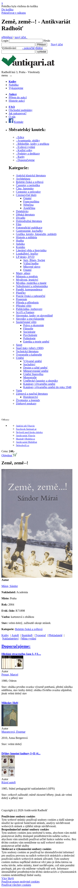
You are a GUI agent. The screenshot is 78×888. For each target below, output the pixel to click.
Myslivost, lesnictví (27, 279)
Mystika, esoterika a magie (31, 282)
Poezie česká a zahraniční (30, 296)
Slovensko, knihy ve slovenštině (34, 315)
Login (4, 40)
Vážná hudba (30, 263)
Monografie (30, 377)
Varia (19, 390)
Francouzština (31, 201)
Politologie (29, 338)
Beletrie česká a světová (29, 181)
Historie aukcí (17, 100)
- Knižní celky (24, 150)
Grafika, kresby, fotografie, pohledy (36, 234)
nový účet (21, 37)
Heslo (46, 40)
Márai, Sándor (9, 586)
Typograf (40, 635)
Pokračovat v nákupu (13, 12)
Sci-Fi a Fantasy (25, 312)
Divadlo (20, 217)
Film (18, 224)
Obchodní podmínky (20, 110)
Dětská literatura (25, 214)
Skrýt (11, 878)
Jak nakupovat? (17, 113)
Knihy (5, 635)
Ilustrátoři (27, 635)
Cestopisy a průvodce (28, 191)
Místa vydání (28, 638)
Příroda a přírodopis (27, 302)
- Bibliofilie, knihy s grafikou (32, 143)
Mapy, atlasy (23, 273)
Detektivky (22, 211)
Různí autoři (8, 782)
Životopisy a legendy (28, 400)
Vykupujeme (16, 88)
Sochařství (29, 364)
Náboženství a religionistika (32, 286)
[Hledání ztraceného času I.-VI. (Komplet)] (12, 668)
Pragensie (21, 299)
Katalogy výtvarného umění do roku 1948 (47, 387)
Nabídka (14, 84)
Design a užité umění (35, 367)
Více (4, 878)
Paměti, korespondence (29, 289)
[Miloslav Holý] (9, 725)
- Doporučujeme (25, 160)
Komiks (20, 247)
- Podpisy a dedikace (28, 153)
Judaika (20, 243)
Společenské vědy (26, 322)
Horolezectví (30, 396)
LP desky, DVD (25, 256)
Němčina (28, 204)
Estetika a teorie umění (36, 341)
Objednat (7, 455)
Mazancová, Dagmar (13, 731)
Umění (20, 357)
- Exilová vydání (25, 147)
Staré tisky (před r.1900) (30, 348)
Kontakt (18, 121)
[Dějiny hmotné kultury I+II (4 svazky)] (8, 775)
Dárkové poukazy (26, 403)
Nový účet (57, 44)
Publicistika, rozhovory (29, 309)
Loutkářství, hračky (27, 253)
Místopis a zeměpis (27, 276)
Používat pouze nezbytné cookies (20, 881)
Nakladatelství (10, 638)
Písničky (21, 292)
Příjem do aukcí (18, 97)
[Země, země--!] (36, 576)
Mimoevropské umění (35, 370)
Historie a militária (26, 237)
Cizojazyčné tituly (26, 195)
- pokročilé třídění (32, 48)
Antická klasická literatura (31, 175)
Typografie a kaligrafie (29, 354)
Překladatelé (55, 635)
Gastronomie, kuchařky (29, 230)
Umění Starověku (33, 374)
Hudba (20, 240)
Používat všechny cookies (16, 884)
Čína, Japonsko (25, 188)
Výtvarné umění (32, 361)
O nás (12, 116)
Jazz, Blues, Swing (34, 260)
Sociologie (29, 331)
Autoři (15, 635)
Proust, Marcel (9, 674)
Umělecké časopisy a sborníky (40, 380)
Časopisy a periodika (28, 185)
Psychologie (30, 335)
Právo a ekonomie (33, 325)
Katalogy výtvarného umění (39, 383)
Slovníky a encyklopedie (30, 318)
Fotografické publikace (29, 227)
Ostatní (27, 198)
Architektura (23, 178)
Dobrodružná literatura (29, 221)
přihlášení (7, 37)
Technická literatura (27, 351)
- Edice (20, 137)
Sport (19, 344)
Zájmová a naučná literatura (32, 393)
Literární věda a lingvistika (31, 250)
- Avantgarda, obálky (28, 140)
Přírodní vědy (24, 305)
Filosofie (28, 328)
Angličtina (29, 208)
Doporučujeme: (15, 646)
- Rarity (20, 156)
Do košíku (7, 9)
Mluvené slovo (31, 266)
